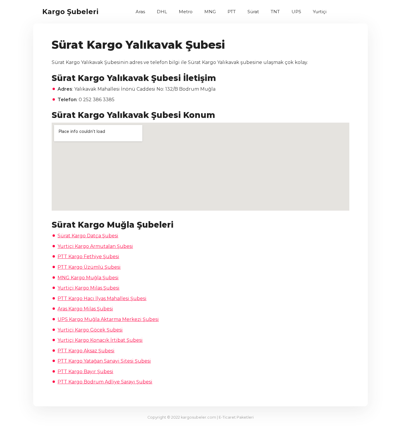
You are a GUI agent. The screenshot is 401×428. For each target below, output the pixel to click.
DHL (162, 11)
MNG (210, 11)
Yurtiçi (319, 11)
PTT (232, 11)
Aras (140, 11)
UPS (296, 11)
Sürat (253, 11)
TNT (275, 11)
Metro (186, 11)
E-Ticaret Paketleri (236, 417)
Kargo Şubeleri (70, 11)
